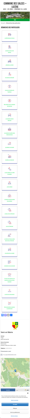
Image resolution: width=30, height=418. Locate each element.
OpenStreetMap (27, 386)
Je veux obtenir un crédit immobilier (9, 173)
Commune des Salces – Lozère (15, 5)
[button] (28, 393)
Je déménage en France (9, 38)
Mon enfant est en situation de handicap (9, 105)
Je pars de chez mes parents (9, 51)
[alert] (15, 355)
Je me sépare (9, 186)
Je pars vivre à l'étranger (9, 213)
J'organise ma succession (9, 265)
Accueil (3, 23)
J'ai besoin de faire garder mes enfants (9, 200)
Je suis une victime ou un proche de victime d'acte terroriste (9, 280)
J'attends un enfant (9, 64)
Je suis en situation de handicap (9, 91)
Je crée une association (9, 294)
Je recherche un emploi (9, 253)
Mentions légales (14, 415)
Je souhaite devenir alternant (10, 119)
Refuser (15, 408)
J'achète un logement (9, 159)
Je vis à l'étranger (9, 226)
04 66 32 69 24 (9, 348)
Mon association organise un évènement (9, 308)
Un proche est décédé (9, 77)
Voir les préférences (15, 412)
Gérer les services (14, 400)
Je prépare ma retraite (9, 147)
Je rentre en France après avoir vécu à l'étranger (9, 239)
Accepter (15, 404)
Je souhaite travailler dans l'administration (9, 134)
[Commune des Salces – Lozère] (15, 15)
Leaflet (23, 386)
